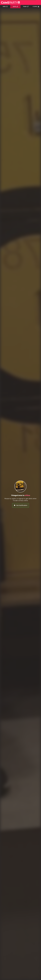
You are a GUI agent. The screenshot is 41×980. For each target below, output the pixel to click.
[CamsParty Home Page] (10, 2)
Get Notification (21, 505)
